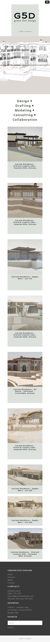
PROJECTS (11, 577)
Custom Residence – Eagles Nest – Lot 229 (25, 490)
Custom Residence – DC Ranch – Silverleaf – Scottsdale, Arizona (25, 391)
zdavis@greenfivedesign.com (21, 596)
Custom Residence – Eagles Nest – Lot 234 (25, 521)
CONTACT (11, 583)
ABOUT (10, 580)
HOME (10, 574)
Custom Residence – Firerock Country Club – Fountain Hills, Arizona (25, 166)
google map (13, 612)
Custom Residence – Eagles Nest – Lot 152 (25, 278)
